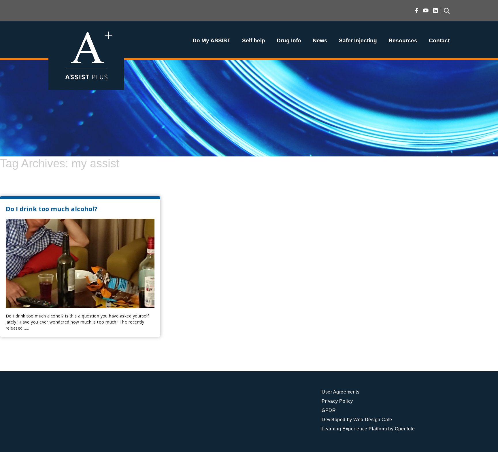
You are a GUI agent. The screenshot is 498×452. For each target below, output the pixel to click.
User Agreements (340, 391)
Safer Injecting (358, 40)
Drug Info (289, 40)
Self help (253, 40)
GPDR (329, 410)
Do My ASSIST (212, 40)
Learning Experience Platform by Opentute (368, 428)
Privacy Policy (337, 401)
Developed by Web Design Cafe (357, 419)
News (320, 40)
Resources (402, 40)
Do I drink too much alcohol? (51, 208)
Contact (439, 40)
